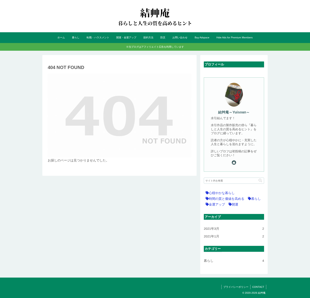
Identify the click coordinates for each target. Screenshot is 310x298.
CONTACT (258, 286)
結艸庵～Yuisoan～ (234, 112)
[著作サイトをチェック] (234, 162)
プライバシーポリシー (235, 286)
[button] (260, 180)
